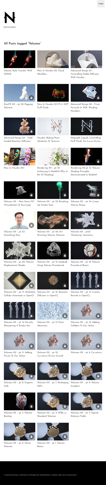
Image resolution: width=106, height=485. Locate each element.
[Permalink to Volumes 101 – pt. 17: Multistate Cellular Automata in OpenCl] (19, 281)
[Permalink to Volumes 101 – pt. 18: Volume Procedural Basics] (86, 250)
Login (100, 3)
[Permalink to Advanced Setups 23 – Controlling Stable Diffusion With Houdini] (86, 59)
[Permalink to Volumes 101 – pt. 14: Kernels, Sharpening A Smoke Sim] (19, 311)
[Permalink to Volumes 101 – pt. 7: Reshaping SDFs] (53, 371)
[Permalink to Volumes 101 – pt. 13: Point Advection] (53, 311)
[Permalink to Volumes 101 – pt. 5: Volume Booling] (19, 401)
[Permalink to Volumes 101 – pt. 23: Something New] (19, 220)
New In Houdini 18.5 (14, 168)
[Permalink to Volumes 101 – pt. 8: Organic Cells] (19, 371)
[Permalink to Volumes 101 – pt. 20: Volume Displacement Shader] (19, 250)
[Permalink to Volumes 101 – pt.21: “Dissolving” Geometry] (86, 220)
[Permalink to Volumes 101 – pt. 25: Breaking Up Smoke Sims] (53, 190)
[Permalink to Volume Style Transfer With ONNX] (19, 59)
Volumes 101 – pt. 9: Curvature (86, 352)
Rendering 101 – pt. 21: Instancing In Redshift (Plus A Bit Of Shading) (52, 171)
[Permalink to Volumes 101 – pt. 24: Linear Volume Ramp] (86, 190)
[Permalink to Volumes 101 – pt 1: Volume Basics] (53, 431)
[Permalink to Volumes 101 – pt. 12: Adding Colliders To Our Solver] (86, 311)
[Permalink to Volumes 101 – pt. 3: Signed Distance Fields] (86, 401)
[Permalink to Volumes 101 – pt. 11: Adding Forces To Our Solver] (19, 341)
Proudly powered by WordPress (35, 475)
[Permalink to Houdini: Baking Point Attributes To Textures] (53, 126)
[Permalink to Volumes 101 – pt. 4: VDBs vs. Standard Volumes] (53, 401)
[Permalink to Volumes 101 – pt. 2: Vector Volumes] (19, 431)
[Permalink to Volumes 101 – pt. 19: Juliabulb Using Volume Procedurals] (53, 250)
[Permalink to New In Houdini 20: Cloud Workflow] (53, 59)
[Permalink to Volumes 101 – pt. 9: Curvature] (86, 341)
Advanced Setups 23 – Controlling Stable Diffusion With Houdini (85, 74)
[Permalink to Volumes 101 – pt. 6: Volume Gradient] (86, 371)
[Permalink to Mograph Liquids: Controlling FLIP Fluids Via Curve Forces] (86, 126)
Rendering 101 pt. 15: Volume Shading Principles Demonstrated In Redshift (85, 171)
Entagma (14, 475)
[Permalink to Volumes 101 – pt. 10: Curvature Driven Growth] (53, 341)
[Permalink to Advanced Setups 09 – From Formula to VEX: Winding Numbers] (86, 93)
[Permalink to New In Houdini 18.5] (19, 156)
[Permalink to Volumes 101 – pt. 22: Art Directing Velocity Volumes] (53, 220)
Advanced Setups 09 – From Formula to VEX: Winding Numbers (85, 107)
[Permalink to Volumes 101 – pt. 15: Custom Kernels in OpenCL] (86, 281)
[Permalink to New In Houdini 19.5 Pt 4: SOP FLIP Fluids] (53, 93)
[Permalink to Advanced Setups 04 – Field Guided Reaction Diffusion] (19, 126)
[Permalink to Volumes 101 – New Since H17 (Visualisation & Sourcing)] (19, 190)
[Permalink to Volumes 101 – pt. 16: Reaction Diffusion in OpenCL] (53, 281)
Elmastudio (71, 475)
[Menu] (7, 4)
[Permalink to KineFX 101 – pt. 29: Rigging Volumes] (19, 93)
